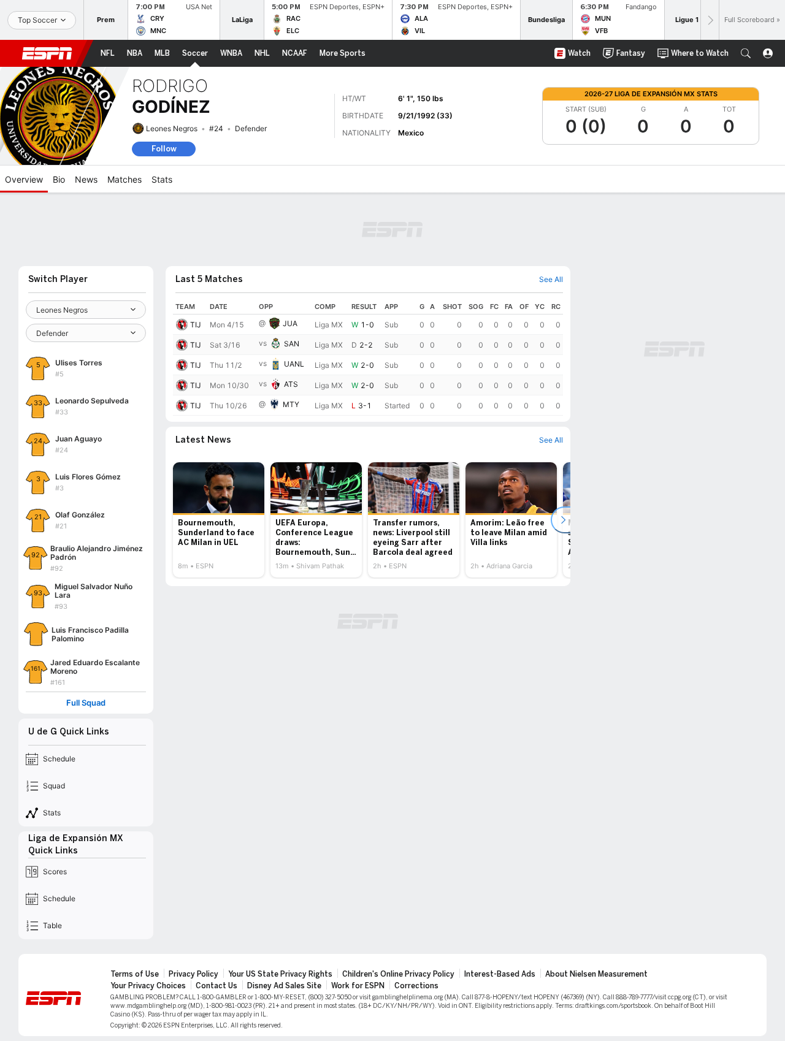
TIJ (195, 324)
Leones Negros (171, 128)
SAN (291, 343)
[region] (368, 357)
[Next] (709, 20)
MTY (291, 404)
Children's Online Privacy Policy (398, 974)
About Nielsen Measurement (596, 974)
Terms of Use (134, 974)
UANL (294, 363)
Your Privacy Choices (148, 986)
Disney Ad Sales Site (284, 986)
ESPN (47, 53)
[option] (218, 520)
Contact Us (216, 986)
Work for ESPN (358, 986)
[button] (746, 53)
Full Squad (85, 702)
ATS (291, 384)
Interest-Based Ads (499, 974)
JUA (290, 323)
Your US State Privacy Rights (280, 974)
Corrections (416, 986)
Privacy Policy (193, 974)
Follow (164, 148)
